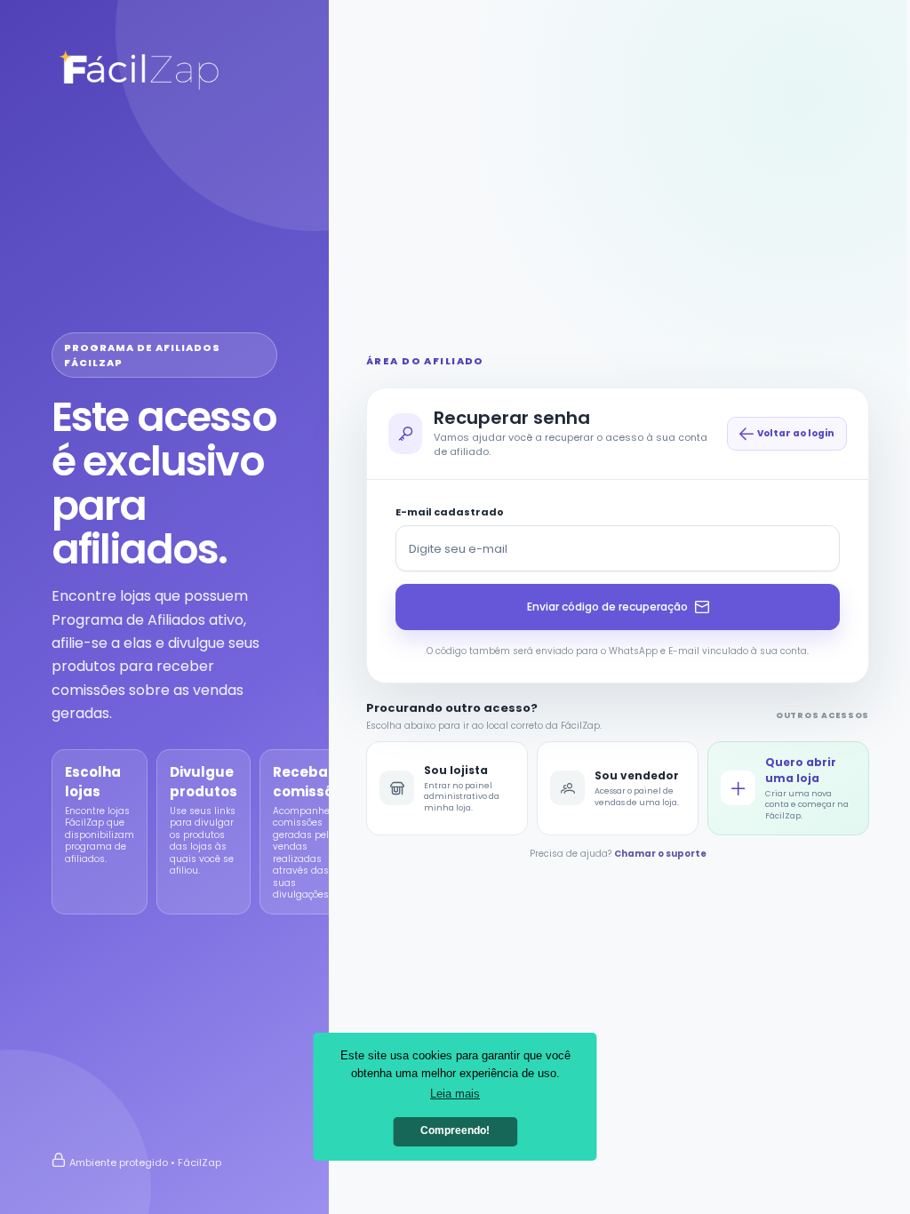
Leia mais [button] (455, 1093)
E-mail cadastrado (449, 512)
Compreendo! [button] (455, 1130)
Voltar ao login (795, 433)
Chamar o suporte (660, 853)
